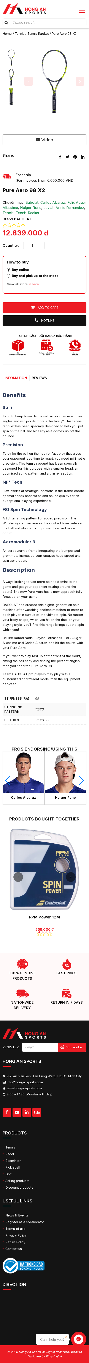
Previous (28, 81)
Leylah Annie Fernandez (63, 207)
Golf (8, 1174)
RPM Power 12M (44, 917)
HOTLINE (47, 320)
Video (46, 139)
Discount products (19, 1187)
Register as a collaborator (24, 1222)
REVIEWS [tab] (39, 378)
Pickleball (12, 1167)
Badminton (13, 1161)
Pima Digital (54, 1356)
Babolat (31, 202)
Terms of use (15, 1229)
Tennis (20, 34)
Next (80, 81)
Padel (9, 1154)
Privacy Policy (16, 1235)
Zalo (36, 1112)
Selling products (17, 1181)
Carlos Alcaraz (52, 202)
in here (34, 284)
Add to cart (48, 307)
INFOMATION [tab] (16, 378)
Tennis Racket (38, 34)
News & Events (16, 1215)
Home (7, 34)
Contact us (13, 1249)
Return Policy (15, 1242)
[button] (8, 781)
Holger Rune (30, 207)
